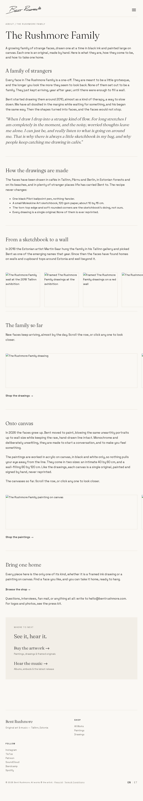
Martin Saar (52, 249)
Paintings (79, 730)
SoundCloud (12, 762)
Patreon (10, 758)
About (10, 24)
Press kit (58, 782)
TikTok (9, 754)
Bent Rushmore (19, 721)
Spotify (10, 770)
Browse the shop (18, 589)
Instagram (11, 749)
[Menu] (133, 9)
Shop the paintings (19, 537)
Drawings (79, 734)
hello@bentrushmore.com (107, 598)
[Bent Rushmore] (23, 10)
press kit (54, 603)
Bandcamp (12, 766)
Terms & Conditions (74, 782)
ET (135, 782)
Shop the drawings (19, 395)
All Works (79, 726)
